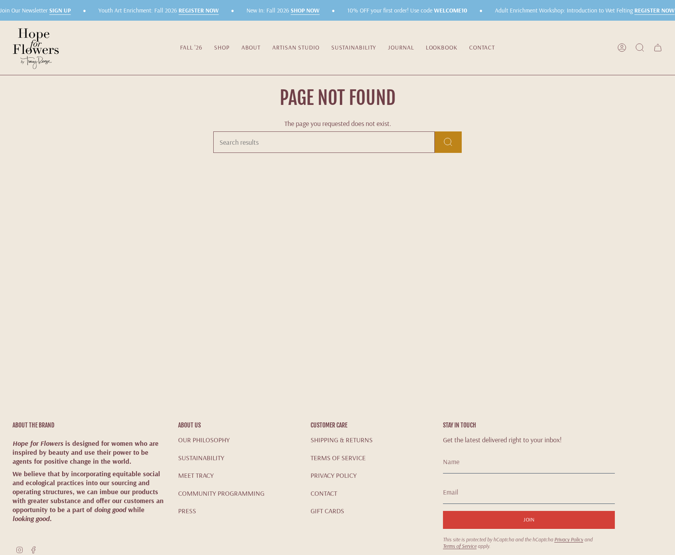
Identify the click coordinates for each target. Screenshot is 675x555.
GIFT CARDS (327, 510)
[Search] (448, 142)
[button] (222, 48)
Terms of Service (460, 546)
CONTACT (324, 493)
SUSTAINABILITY (201, 457)
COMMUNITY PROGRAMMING (221, 493)
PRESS (187, 510)
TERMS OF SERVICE (338, 457)
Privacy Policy (568, 539)
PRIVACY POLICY (334, 475)
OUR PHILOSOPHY (204, 439)
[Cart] (658, 47)
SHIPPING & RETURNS (342, 439)
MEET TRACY (196, 475)
